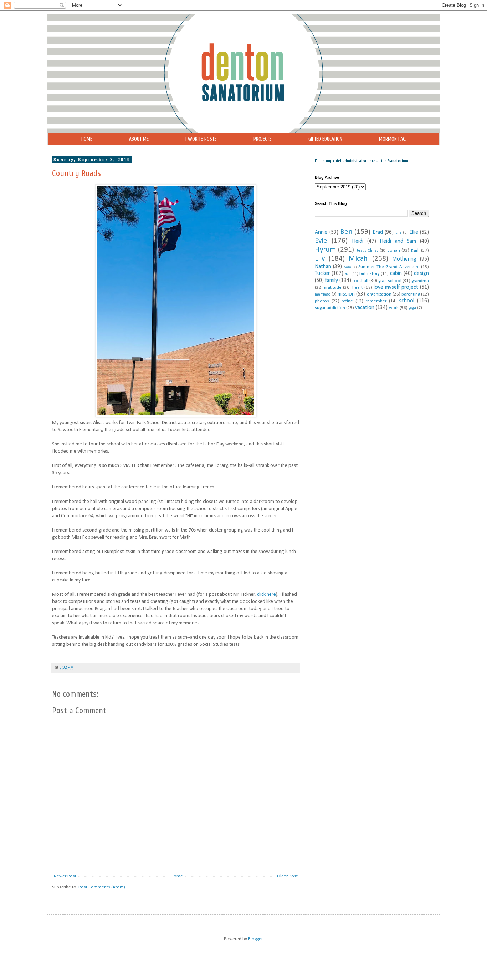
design (421, 273)
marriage (322, 294)
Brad (378, 232)
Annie (321, 232)
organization (379, 294)
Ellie (413, 232)
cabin (396, 273)
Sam (347, 267)
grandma (420, 280)
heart (357, 287)
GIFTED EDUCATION (325, 139)
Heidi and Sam (398, 241)
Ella (398, 233)
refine (347, 301)
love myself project (396, 287)
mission (346, 294)
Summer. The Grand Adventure (389, 267)
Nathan (323, 267)
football (360, 280)
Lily (320, 258)
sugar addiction (330, 308)
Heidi (357, 241)
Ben (346, 232)
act (347, 274)
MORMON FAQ (392, 139)
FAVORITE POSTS (201, 139)
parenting (410, 294)
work (394, 308)
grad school (389, 280)
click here (266, 594)
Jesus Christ (367, 250)
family (331, 280)
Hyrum (325, 249)
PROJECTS (262, 139)
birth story (369, 273)
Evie (321, 241)
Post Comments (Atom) (101, 887)
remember (376, 301)
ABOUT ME (139, 139)
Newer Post (65, 876)
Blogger (255, 939)
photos (322, 301)
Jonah (394, 250)
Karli (415, 250)
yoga (412, 308)
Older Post (287, 876)
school (406, 301)
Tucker (322, 273)
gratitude (333, 287)
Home (177, 876)
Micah (358, 258)
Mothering (404, 259)
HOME (86, 139)
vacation (364, 308)
